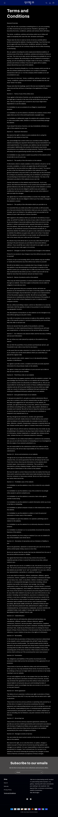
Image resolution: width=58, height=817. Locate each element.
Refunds (6, 786)
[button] (4, 3)
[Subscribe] (41, 772)
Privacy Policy (8, 789)
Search (6, 782)
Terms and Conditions (10, 793)
